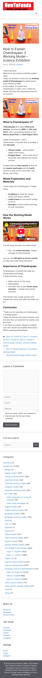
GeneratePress (24, 675)
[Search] (36, 445)
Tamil (7, 589)
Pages (5, 653)
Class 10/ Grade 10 (13, 337)
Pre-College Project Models (16, 548)
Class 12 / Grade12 (10, 340)
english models (11, 507)
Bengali (8, 470)
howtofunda (8, 466)
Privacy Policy (8, 615)
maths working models (14, 538)
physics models (11, 541)
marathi (8, 531)
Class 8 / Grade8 (13, 576)
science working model (14, 565)
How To (8, 524)
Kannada (8, 527)
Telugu (7, 593)
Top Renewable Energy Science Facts (21, 355)
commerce (7, 463)
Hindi (7, 521)
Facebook (7, 630)
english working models (14, 510)
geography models (12, 514)
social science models (14, 583)
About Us (7, 610)
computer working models (15, 490)
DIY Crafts (9, 494)
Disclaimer (7, 612)
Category (6, 656)
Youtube (6, 628)
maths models (10, 534)
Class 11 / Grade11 (29, 337)
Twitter (6, 633)
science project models (12, 343)
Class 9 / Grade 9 (26, 340)
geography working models (16, 517)
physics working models (14, 545)
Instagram (7, 638)
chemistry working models (15, 483)
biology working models (14, 477)
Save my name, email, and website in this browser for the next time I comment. (20, 416)
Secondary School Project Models (18, 569)
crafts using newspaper (16, 503)
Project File (9, 558)
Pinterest (6, 635)
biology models (11, 473)
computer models (12, 487)
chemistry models (12, 480)
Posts (5, 651)
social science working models (17, 586)
